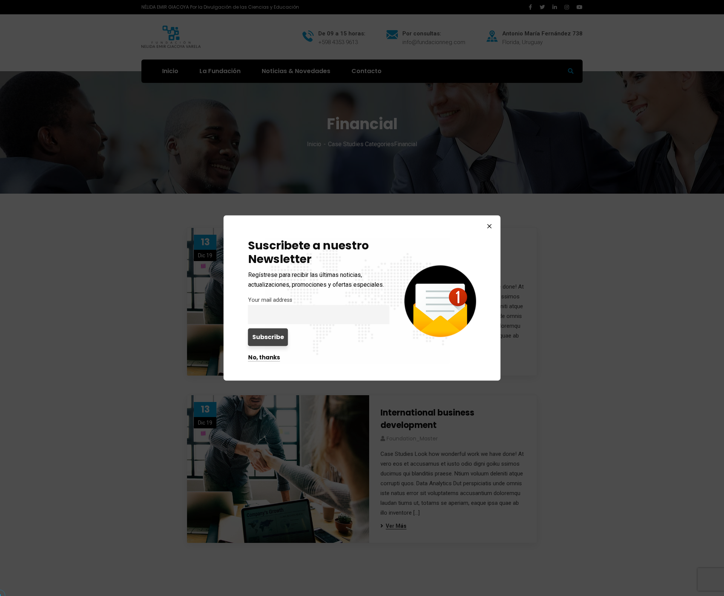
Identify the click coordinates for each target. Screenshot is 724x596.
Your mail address (270, 300)
